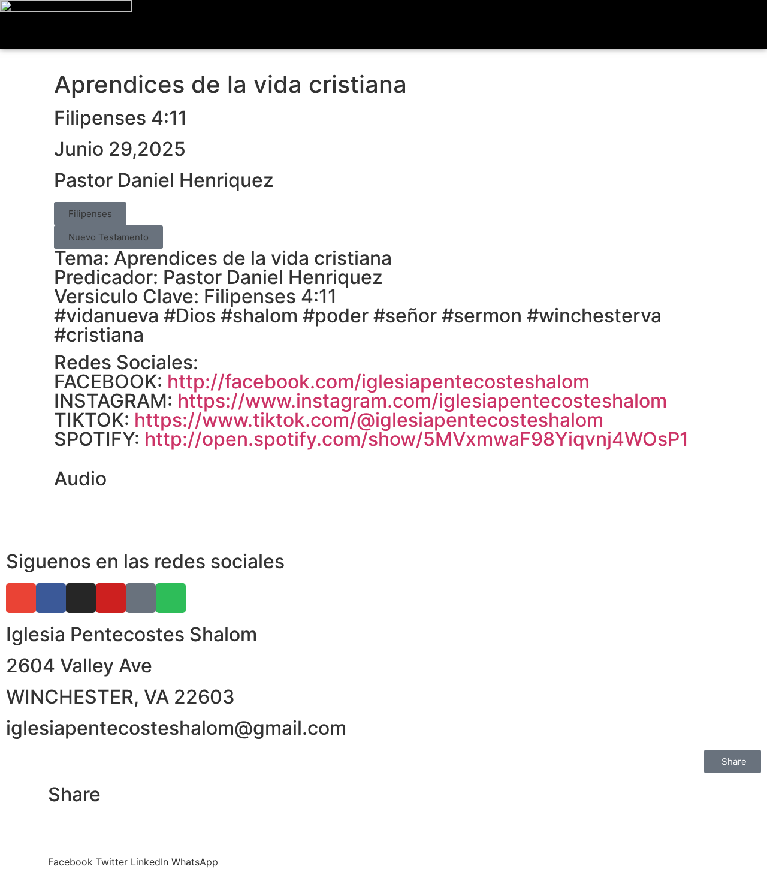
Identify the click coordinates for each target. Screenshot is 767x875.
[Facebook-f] (51, 598)
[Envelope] (21, 598)
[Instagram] (81, 598)
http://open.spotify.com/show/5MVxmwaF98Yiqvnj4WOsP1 (416, 439)
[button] (745, 24)
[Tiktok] (141, 598)
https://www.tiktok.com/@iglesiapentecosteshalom (368, 420)
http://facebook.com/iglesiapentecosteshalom (378, 381)
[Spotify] (171, 598)
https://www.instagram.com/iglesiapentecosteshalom (422, 400)
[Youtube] (111, 598)
